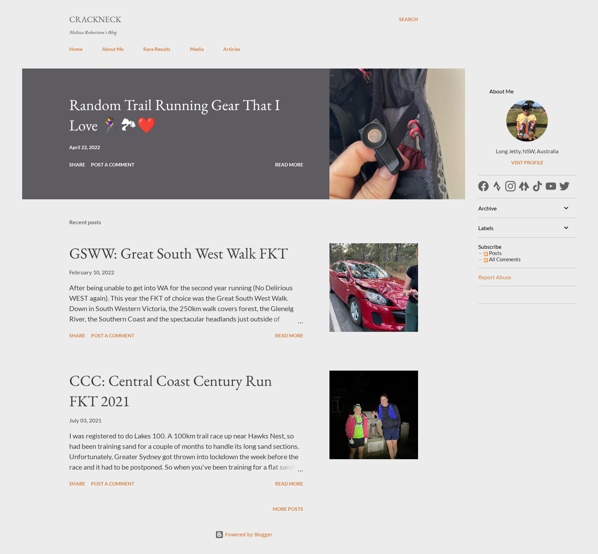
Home (75, 49)
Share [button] (77, 164)
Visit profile (527, 162)
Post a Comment (112, 164)
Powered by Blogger (248, 534)
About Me (113, 49)
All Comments (504, 259)
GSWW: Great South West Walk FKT (178, 253)
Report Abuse (494, 277)
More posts (288, 509)
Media (196, 49)
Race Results (156, 49)
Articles (231, 49)
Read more (289, 164)
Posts (495, 253)
